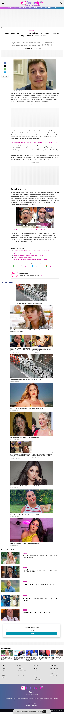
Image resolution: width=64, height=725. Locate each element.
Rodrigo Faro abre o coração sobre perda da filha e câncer (28, 255)
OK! (44, 711)
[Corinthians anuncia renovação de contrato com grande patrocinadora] (19, 653)
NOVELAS (19, 665)
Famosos (5, 27)
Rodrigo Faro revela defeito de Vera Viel (24, 257)
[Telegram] (5, 71)
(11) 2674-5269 (32, 707)
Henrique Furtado (29, 48)
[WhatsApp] (5, 69)
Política (40, 655)
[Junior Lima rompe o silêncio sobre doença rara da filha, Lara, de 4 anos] (10, 572)
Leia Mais (40, 711)
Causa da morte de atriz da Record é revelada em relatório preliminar (31, 250)
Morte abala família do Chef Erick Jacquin (37, 612)
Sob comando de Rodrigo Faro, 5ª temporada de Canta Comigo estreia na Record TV (34, 142)
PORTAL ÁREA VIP (52, 665)
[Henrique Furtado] (24, 48)
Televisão (28, 655)
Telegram (36, 266)
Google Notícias (52, 266)
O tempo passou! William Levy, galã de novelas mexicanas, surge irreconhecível (38, 585)
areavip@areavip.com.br (32, 705)
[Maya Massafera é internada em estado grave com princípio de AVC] (10, 558)
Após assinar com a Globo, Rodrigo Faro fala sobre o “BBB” (28, 253)
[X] (5, 66)
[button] (56, 3)
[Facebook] (5, 63)
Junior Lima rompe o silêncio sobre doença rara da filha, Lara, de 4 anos (40, 571)
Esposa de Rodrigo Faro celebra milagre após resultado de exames (30, 259)
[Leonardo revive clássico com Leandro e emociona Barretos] (10, 600)
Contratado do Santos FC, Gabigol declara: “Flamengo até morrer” (56, 658)
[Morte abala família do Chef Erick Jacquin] (10, 615)
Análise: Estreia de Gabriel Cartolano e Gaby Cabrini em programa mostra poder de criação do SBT (31, 659)
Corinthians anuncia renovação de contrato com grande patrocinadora (19, 658)
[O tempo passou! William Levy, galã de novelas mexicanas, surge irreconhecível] (10, 586)
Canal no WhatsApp (20, 266)
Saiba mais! (43, 275)
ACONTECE (35, 665)
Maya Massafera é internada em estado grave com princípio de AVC (6, 658)
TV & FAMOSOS (4, 665)
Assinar (32, 633)
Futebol (15, 655)
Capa (2, 27)
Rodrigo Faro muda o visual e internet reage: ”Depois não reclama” (30, 229)
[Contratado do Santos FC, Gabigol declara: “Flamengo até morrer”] (57, 653)
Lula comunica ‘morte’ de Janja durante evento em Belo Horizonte (44, 658)
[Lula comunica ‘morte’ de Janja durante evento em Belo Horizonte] (44, 653)
